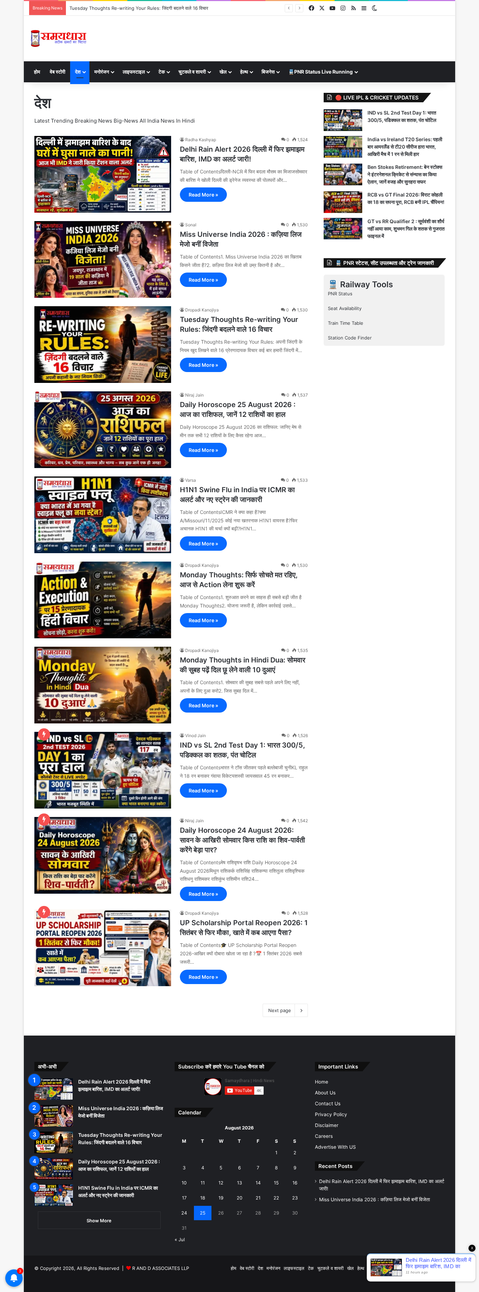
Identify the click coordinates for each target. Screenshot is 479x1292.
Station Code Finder (350, 338)
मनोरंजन (101, 72)
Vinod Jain (195, 735)
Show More (99, 1220)
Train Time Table (345, 323)
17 (184, 1198)
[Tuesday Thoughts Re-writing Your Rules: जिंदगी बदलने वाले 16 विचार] (102, 344)
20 (239, 1198)
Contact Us (327, 1103)
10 (184, 1183)
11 (203, 1183)
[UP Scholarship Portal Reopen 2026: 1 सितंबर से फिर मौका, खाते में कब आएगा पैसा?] (102, 947)
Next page (279, 1010)
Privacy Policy (331, 1114)
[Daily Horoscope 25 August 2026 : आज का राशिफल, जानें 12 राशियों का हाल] (102, 429)
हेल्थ (244, 72)
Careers (324, 1136)
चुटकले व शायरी (192, 72)
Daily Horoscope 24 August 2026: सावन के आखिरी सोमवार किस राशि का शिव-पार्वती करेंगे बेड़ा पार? (242, 840)
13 (239, 1183)
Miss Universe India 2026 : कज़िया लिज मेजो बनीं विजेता (374, 1199)
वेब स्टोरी (57, 72)
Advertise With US (335, 1147)
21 (258, 1198)
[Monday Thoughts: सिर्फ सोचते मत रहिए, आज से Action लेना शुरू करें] (102, 600)
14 (258, 1183)
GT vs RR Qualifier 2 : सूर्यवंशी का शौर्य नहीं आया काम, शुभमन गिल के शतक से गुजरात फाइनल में (406, 228)
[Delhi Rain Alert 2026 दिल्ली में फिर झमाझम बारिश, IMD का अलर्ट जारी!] (102, 174)
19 (220, 1198)
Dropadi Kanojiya (202, 309)
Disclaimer (326, 1125)
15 (276, 1183)
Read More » (203, 195)
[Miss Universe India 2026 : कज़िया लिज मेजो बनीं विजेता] (102, 259)
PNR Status (340, 293)
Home (321, 1082)
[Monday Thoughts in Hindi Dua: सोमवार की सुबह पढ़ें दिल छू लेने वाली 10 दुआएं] (102, 685)
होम (37, 72)
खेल (223, 72)
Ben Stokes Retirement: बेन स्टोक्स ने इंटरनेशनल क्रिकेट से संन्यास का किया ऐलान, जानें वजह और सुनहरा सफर (404, 174)
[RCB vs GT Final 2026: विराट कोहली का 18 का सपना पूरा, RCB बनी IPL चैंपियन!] (343, 202)
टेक (161, 72)
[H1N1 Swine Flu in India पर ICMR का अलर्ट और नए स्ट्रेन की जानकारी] (102, 514)
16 (294, 1183)
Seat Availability (345, 308)
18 (202, 1198)
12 (220, 1183)
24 (184, 1213)
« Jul (180, 1239)
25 (202, 1213)
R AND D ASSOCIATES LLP (160, 1268)
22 (276, 1198)
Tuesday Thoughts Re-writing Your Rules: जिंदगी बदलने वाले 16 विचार (138, 8)
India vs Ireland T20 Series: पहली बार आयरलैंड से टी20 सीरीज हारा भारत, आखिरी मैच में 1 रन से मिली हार (404, 146)
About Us (325, 1092)
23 (295, 1198)
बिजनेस (268, 72)
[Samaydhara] (58, 38)
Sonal (190, 224)
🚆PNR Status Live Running (320, 72)
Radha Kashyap (200, 139)
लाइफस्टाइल (134, 72)
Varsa (190, 480)
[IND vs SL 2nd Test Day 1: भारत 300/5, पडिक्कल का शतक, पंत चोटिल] (102, 770)
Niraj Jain (194, 395)
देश (78, 72)
